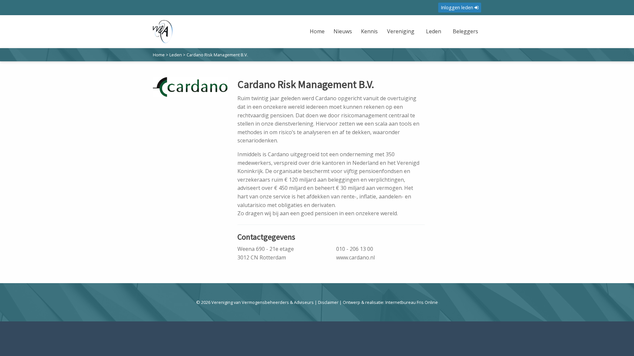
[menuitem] (318, 35)
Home (317, 31)
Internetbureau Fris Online (411, 302)
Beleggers (465, 31)
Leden (433, 31)
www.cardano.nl (355, 257)
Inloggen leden (458, 7)
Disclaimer (328, 302)
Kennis (369, 31)
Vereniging (400, 31)
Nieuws (343, 31)
